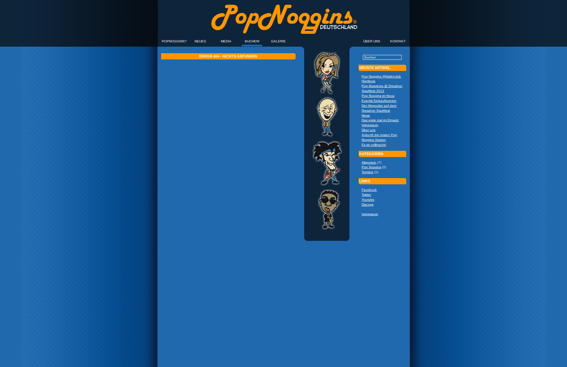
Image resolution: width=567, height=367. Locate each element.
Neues (200, 41)
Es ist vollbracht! (374, 145)
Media (226, 41)
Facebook (369, 190)
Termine (367, 172)
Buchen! (252, 41)
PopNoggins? (174, 41)
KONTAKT (398, 41)
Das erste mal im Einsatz (380, 120)
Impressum (370, 125)
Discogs (367, 204)
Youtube (368, 199)
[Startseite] (283, 38)
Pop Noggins (371, 167)
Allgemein (369, 162)
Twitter (366, 194)
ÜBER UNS (371, 41)
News (366, 115)
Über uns (368, 130)
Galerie (278, 41)
